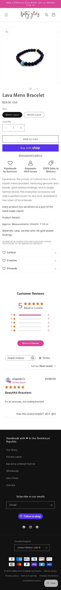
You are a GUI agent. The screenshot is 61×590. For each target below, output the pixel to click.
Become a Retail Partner (20, 464)
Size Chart (12, 478)
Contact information (49, 576)
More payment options (30, 155)
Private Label (14, 456)
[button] (6, 14)
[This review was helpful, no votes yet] (47, 414)
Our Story (11, 449)
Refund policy (50, 571)
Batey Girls (17, 571)
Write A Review (30, 343)
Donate (10, 485)
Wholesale (12, 471)
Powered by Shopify (32, 571)
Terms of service (29, 576)
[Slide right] (37, 88)
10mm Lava (34, 114)
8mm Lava (12, 114)
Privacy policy (11, 576)
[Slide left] (23, 88)
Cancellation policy (32, 580)
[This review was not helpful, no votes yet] (52, 414)
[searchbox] (17, 358)
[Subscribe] (51, 505)
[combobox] (43, 366)
